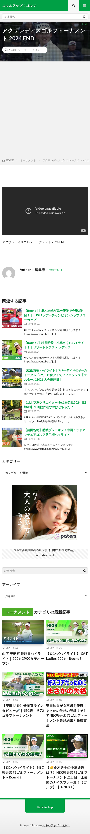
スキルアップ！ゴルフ (56, 825)
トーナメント (35, 50)
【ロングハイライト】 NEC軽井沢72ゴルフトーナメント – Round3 (23, 772)
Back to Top (45, 807)
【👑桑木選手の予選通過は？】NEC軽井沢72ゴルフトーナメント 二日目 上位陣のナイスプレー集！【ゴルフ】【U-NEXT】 (67, 777)
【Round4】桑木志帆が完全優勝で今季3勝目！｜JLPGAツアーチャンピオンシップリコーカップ (54, 315)
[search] (84, 16)
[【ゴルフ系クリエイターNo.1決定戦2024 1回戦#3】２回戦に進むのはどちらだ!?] (12, 410)
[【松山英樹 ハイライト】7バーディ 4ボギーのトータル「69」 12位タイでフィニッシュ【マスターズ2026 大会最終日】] (12, 378)
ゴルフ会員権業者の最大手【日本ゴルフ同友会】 (44, 550)
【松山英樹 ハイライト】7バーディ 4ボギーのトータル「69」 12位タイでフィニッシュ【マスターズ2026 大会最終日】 (55, 374)
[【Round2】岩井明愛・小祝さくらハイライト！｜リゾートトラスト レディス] (12, 350)
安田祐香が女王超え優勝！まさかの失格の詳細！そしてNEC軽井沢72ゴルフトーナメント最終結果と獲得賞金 (67, 715)
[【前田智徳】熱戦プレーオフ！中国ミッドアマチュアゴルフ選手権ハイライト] (12, 437)
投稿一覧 (54, 270)
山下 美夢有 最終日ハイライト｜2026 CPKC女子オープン (23, 658)
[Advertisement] (45, 111)
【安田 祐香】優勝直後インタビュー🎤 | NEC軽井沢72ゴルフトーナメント (23, 710)
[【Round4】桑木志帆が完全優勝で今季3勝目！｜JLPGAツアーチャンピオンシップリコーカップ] (12, 318)
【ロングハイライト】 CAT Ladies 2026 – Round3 (67, 655)
